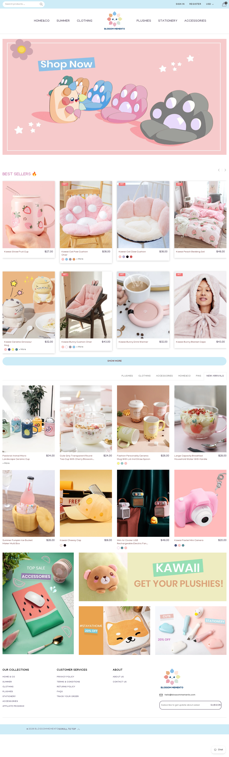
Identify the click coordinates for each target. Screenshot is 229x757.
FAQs (60, 692)
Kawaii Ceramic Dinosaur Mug (18, 344)
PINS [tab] (198, 376)
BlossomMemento (47, 729)
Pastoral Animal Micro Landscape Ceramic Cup (16, 458)
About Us (118, 677)
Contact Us (120, 682)
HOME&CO (42, 21)
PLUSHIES (144, 21)
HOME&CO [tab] (184, 376)
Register (195, 4)
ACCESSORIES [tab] (164, 376)
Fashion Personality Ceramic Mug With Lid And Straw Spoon (133, 458)
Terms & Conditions (68, 682)
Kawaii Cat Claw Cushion (132, 252)
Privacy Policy (65, 677)
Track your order (68, 696)
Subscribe (217, 705)
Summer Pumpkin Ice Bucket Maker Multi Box (18, 542)
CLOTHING (84, 21)
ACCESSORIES (195, 21)
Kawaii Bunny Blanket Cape (191, 342)
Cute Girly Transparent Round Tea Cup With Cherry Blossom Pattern (76, 458)
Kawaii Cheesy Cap (70, 540)
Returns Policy (66, 687)
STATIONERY (167, 21)
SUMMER (63, 21)
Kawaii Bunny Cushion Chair (77, 342)
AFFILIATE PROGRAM (13, 706)
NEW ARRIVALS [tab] (215, 376)
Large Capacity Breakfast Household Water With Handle (190, 458)
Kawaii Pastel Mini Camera (188, 540)
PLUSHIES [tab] (127, 376)
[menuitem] (42, 21)
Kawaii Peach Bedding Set (190, 252)
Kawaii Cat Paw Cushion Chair (75, 254)
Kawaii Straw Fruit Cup (16, 252)
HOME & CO (9, 677)
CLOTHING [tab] (144, 376)
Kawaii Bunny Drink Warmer (133, 342)
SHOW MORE (114, 361)
